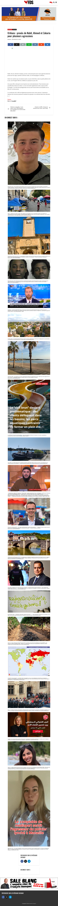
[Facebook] (22, 861)
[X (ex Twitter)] (25, 861)
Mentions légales (32, 903)
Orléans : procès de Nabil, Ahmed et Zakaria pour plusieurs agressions (28, 34)
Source (9, 99)
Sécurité (14, 29)
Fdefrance (9, 39)
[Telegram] (29, 861)
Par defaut (10, 29)
